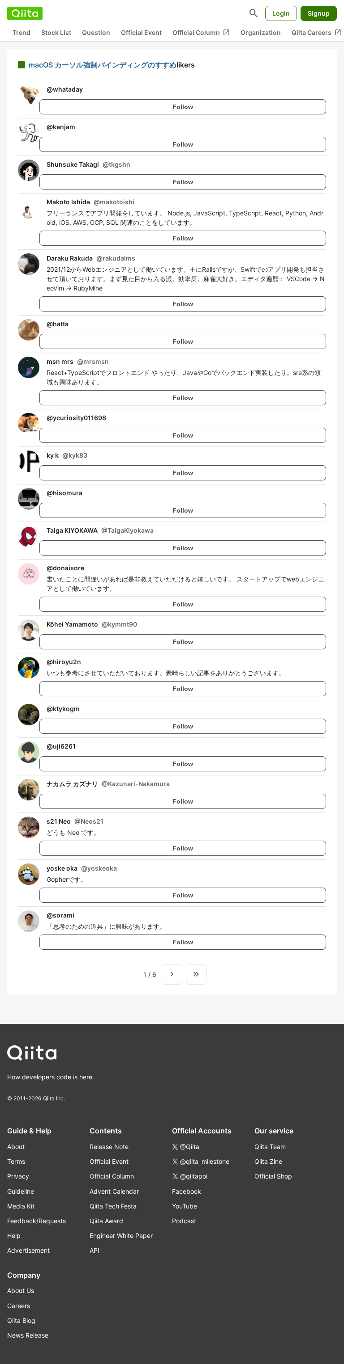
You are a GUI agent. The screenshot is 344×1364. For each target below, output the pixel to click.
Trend (21, 32)
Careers (18, 1305)
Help (14, 1235)
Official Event (141, 32)
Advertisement (28, 1250)
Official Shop (273, 1176)
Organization (261, 32)
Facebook (186, 1191)
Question (96, 32)
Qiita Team (270, 1146)
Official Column (201, 32)
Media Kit (20, 1206)
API (94, 1250)
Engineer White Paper (121, 1235)
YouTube (184, 1206)
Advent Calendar (114, 1191)
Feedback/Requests (36, 1221)
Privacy (18, 1176)
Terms (16, 1161)
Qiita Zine (268, 1161)
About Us (20, 1290)
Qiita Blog (21, 1320)
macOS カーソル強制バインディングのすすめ (102, 64)
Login (281, 13)
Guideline (20, 1191)
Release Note (109, 1146)
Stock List (56, 32)
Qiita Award (106, 1221)
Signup (319, 13)
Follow (182, 106)
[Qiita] (25, 13)
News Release (27, 1335)
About (16, 1146)
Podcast (184, 1221)
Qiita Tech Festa (113, 1206)
